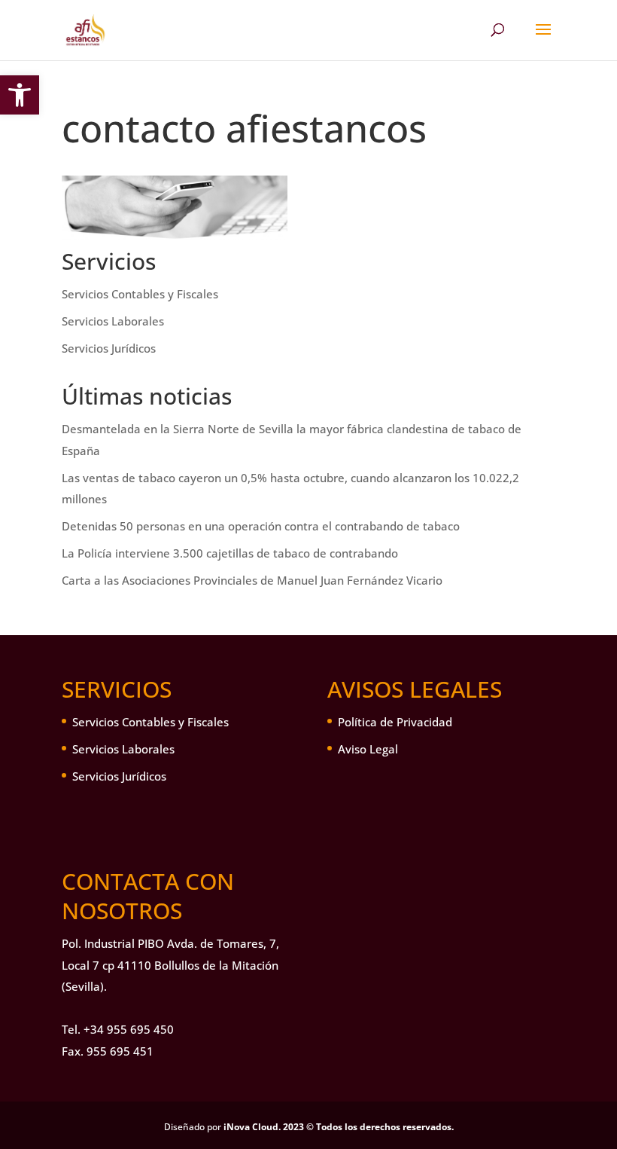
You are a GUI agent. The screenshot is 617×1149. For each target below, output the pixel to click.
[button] (19, 95)
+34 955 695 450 (129, 1029)
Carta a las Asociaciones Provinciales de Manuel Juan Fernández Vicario (252, 580)
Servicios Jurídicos (109, 348)
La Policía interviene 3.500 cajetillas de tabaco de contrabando (230, 553)
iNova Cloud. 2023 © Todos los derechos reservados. (338, 1126)
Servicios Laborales (113, 321)
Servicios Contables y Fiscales (140, 293)
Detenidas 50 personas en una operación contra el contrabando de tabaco (261, 525)
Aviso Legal (368, 748)
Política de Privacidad (395, 721)
